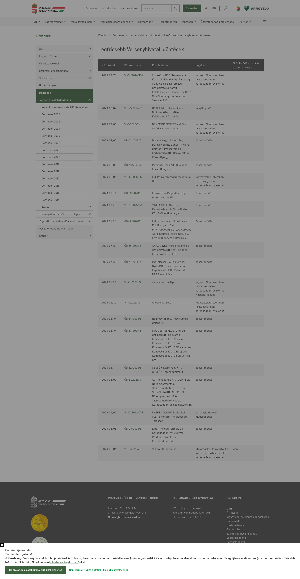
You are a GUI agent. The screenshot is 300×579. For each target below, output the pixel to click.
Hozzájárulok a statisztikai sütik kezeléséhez (35, 569)
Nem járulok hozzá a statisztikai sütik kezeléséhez (98, 569)
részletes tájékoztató (64, 562)
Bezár (2, 545)
